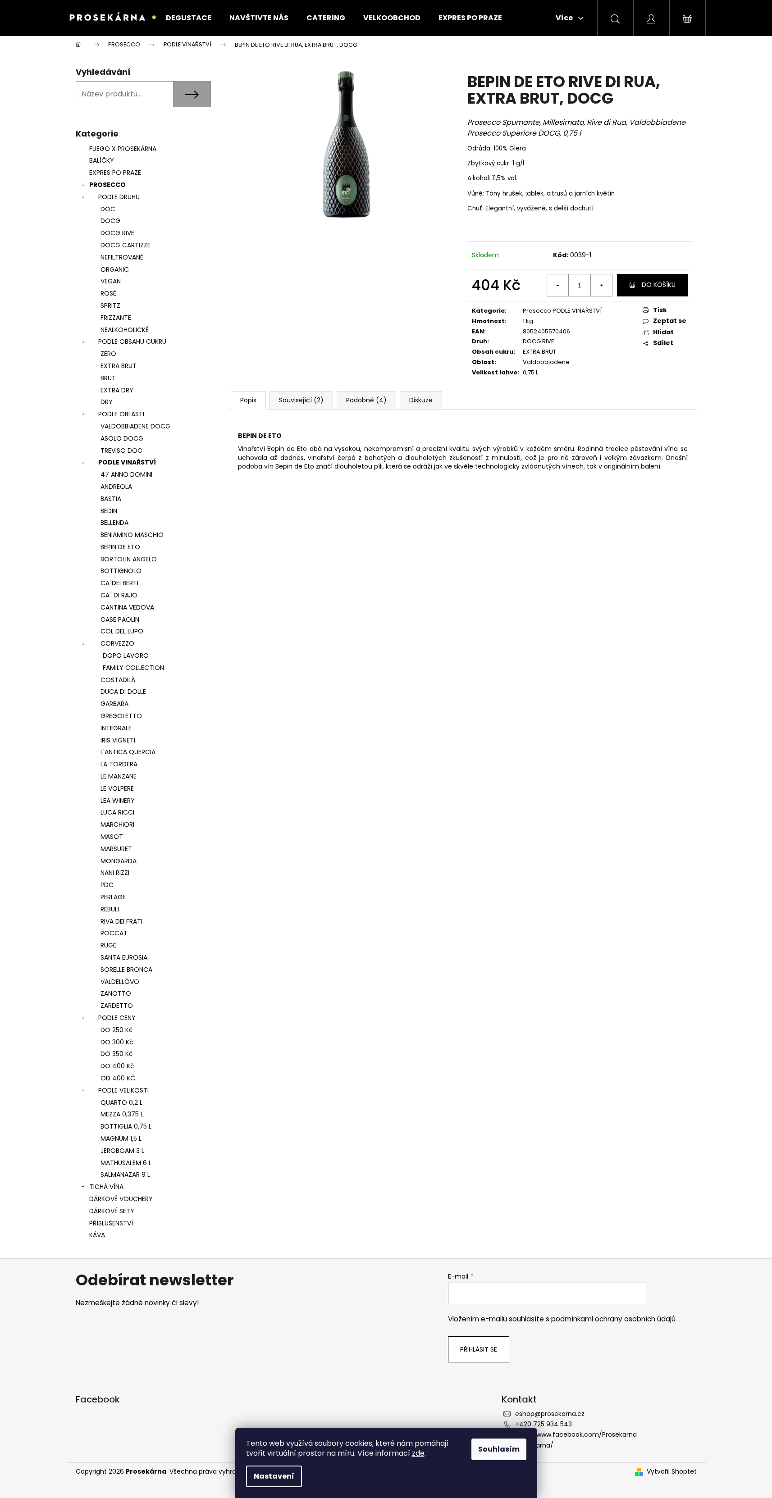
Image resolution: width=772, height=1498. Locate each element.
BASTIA (110, 498)
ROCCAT (114, 933)
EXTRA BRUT (118, 365)
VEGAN (110, 281)
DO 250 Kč (116, 1029)
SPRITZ (110, 305)
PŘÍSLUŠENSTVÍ (112, 1223)
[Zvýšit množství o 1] (601, 285)
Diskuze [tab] (421, 400)
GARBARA (114, 703)
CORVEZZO (117, 643)
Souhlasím (499, 1449)
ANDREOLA (116, 486)
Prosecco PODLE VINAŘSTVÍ (562, 310)
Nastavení (274, 1476)
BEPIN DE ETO (120, 546)
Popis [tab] (248, 400)
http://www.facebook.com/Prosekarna (576, 1434)
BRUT (108, 377)
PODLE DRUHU (119, 196)
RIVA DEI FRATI (121, 921)
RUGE (108, 945)
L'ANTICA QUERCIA (127, 751)
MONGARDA (118, 860)
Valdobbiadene (546, 362)
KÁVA (97, 1234)
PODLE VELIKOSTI (123, 1090)
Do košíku (659, 284)
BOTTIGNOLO (121, 570)
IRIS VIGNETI (117, 740)
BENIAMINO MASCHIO (132, 534)
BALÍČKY (101, 160)
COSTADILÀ (117, 679)
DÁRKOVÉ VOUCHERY (121, 1198)
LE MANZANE (118, 776)
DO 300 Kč (116, 1042)
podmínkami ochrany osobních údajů (613, 1319)
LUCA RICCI (117, 812)
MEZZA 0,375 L (121, 1114)
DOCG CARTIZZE (125, 245)
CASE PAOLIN (119, 619)
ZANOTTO (115, 993)
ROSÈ (108, 293)
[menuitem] (188, 18)
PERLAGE (113, 897)
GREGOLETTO (121, 715)
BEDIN (108, 510)
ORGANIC (114, 269)
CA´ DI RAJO (118, 595)
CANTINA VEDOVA (127, 607)
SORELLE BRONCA (126, 969)
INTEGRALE (116, 728)
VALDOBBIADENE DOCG (135, 426)
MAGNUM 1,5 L (121, 1138)
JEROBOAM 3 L (122, 1150)
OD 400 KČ (117, 1078)
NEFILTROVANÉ (121, 257)
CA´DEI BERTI (119, 582)
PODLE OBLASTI (121, 414)
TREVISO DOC (121, 450)
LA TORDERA (118, 764)
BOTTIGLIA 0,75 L (125, 1126)
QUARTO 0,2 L (121, 1102)
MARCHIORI (117, 824)
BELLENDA (114, 522)
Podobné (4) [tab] (366, 400)
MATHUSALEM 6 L (125, 1162)
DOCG (110, 220)
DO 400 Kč (117, 1065)
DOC (107, 209)
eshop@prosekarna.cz (550, 1413)
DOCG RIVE (117, 232)
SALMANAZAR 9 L (125, 1174)
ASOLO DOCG (121, 438)
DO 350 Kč (116, 1053)
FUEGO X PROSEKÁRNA (122, 148)
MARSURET (116, 848)
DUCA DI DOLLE (123, 691)
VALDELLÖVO (119, 981)
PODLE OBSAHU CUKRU (132, 341)
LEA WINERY (117, 800)
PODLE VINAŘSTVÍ (127, 462)
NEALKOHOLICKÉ (124, 329)
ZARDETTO (116, 1005)
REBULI (109, 909)
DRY (106, 401)
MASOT (111, 836)
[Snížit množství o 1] (558, 285)
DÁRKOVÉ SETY (111, 1211)
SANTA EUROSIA (123, 957)
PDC (107, 884)
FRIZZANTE (115, 317)
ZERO (108, 353)
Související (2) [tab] (301, 400)
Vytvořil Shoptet (672, 1471)
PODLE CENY (117, 1017)
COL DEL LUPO (121, 631)
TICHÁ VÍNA (106, 1186)
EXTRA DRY (116, 390)
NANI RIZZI (114, 872)
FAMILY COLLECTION (133, 667)
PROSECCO (107, 184)
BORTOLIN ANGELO (128, 559)
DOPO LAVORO (126, 655)
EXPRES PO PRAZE (115, 172)
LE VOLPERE (117, 788)
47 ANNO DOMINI (126, 474)
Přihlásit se (478, 1349)
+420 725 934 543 (543, 1424)
